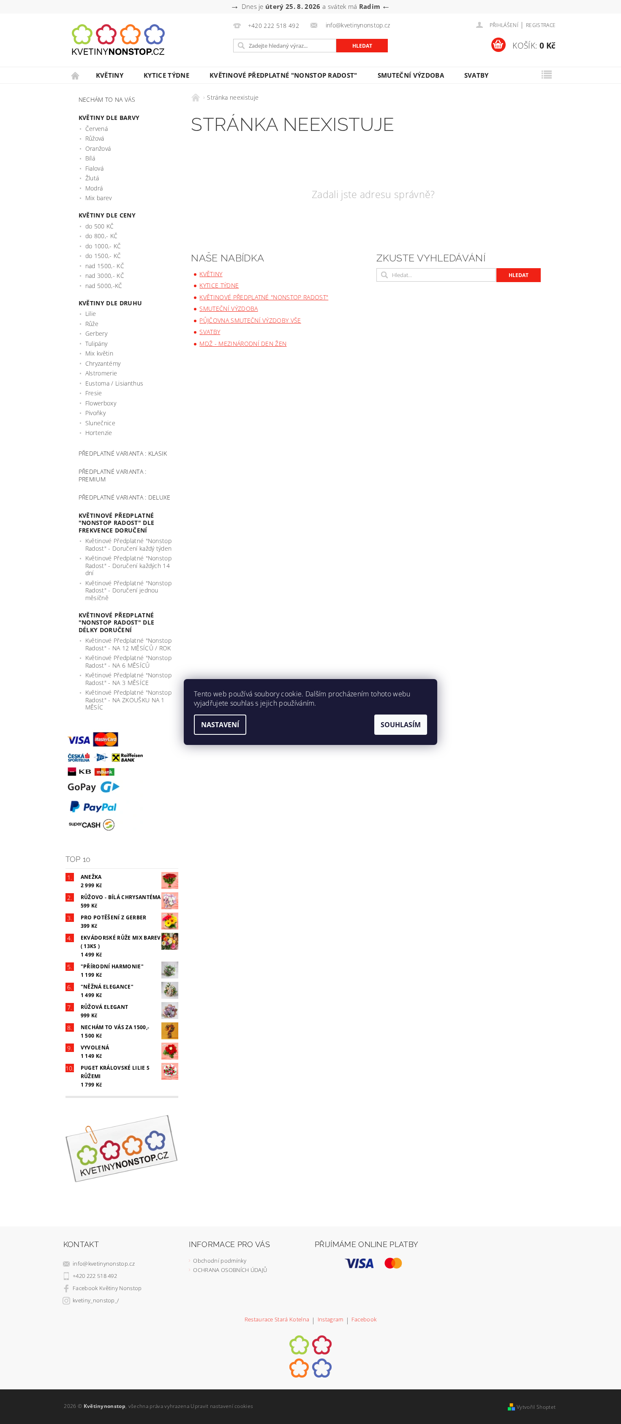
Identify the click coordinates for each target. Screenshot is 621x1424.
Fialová (94, 168)
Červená (96, 129)
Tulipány (96, 344)
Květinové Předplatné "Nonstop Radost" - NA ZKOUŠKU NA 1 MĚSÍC (128, 699)
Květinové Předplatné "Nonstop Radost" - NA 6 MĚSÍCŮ (128, 661)
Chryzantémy (103, 363)
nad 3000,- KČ (104, 276)
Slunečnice (100, 423)
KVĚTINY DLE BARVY (109, 118)
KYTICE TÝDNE (166, 75)
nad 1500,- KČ (104, 266)
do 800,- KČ (101, 236)
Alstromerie (101, 373)
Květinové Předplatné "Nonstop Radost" (283, 75)
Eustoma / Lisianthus (114, 383)
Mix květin (99, 353)
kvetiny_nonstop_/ (96, 1300)
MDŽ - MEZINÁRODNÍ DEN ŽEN (242, 344)
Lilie (90, 314)
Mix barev (98, 198)
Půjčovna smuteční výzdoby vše (250, 320)
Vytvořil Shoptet (536, 1406)
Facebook (364, 1320)
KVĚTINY (109, 75)
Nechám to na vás (107, 99)
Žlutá (92, 178)
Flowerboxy (100, 403)
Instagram (330, 1320)
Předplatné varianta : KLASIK (123, 453)
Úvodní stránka (75, 75)
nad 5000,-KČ (104, 286)
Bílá (90, 158)
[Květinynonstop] (118, 39)
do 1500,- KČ (103, 256)
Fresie (93, 393)
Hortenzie (98, 433)
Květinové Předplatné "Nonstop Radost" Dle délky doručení (116, 622)
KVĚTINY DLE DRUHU (110, 303)
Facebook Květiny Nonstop (107, 1288)
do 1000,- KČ (103, 246)
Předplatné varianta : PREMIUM (113, 475)
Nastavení (220, 724)
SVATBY (476, 75)
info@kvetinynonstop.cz (104, 1263)
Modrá (94, 188)
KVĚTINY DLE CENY (107, 215)
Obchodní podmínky (219, 1260)
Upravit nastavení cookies (222, 1406)
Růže (91, 324)
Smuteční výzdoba (411, 75)
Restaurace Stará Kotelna (277, 1320)
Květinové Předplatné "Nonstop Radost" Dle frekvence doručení (116, 522)
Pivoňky (95, 413)
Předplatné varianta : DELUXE (125, 497)
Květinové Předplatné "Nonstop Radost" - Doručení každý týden (128, 544)
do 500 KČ (99, 226)
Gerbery (96, 333)
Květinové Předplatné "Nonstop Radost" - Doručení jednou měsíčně (128, 590)
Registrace (541, 25)
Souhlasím (401, 724)
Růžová (94, 138)
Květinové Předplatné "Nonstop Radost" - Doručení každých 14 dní (128, 565)
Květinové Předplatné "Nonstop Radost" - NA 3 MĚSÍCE (128, 679)
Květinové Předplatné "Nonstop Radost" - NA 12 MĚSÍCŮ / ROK (128, 644)
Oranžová (98, 148)
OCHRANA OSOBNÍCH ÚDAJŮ (230, 1270)
